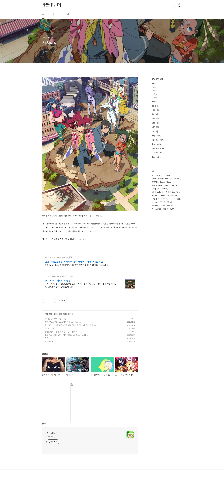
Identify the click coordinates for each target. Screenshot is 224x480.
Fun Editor (156, 157)
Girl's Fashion (164, 175)
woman (155, 175)
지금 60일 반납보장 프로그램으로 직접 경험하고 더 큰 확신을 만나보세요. (77, 265)
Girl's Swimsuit (158, 178)
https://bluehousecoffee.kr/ (57, 276)
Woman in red (157, 185)
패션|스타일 (156, 135)
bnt (166, 178)
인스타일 (155, 182)
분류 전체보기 (157, 79)
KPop (155, 90)
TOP (180, 478)
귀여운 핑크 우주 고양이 (54, 318)
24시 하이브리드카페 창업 (58, 280)
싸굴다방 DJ (51, 5)
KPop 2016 (174, 185)
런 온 (47, 338)
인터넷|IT (156, 131)
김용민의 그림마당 (158, 205)
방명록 (66, 14)
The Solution (158, 152)
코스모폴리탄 (168, 202)
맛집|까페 (156, 122)
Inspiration (157, 144)
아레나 (168, 192)
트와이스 (155, 195)
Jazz (155, 97)
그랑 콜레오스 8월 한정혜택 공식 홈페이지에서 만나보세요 (74, 261)
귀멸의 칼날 (49, 341)
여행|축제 (156, 118)
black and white (158, 192)
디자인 (154, 101)
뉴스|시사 (156, 114)
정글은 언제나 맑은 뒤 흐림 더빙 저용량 (60, 331)
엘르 (160, 202)
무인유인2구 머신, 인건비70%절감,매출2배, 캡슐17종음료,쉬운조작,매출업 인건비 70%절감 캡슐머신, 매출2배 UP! (81, 285)
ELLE (171, 198)
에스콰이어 (170, 205)
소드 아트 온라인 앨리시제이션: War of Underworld (65, 335)
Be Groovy (50, 436)
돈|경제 (155, 105)
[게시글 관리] (53, 301)
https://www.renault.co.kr (56, 258)
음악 (154, 83)
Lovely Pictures (173, 195)
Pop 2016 (176, 192)
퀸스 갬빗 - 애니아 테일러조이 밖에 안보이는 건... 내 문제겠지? (69, 325)
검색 (174, 5)
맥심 (171, 178)
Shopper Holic (158, 148)
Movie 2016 (156, 209)
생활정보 (155, 110)
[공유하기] (49, 301)
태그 (54, 14)
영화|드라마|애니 (51, 314)
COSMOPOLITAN (169, 209)
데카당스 (48, 328)
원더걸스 (177, 178)
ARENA (162, 195)
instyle (164, 188)
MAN (166, 185)
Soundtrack (162, 198)
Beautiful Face (165, 182)
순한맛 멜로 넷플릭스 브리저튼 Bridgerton (61, 322)
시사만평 (177, 198)
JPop (155, 94)
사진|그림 (156, 127)
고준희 (154, 198)
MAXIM (154, 202)
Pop (154, 87)
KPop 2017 (156, 188)
